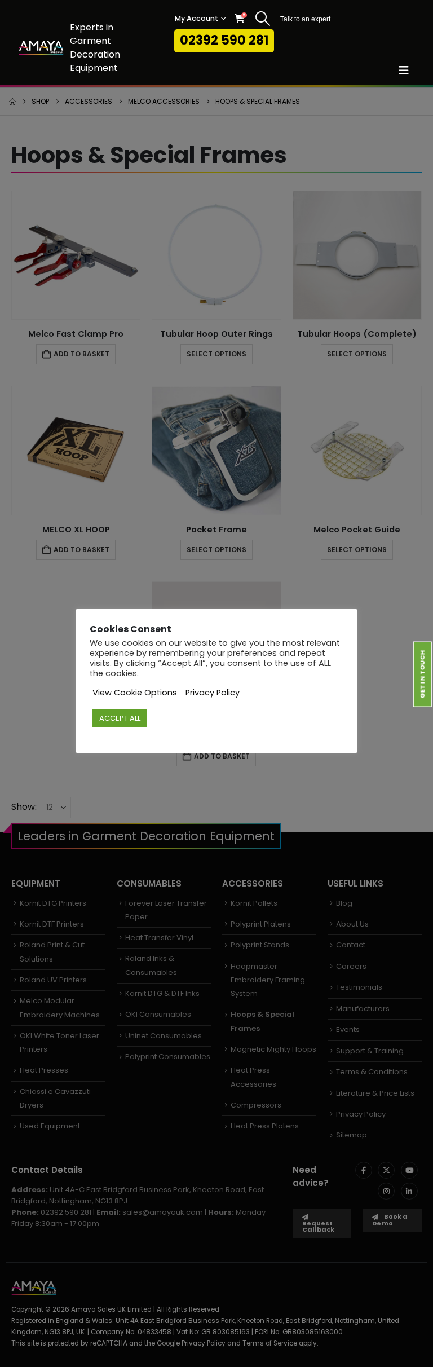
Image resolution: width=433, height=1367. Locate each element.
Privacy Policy (212, 692)
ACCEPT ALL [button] (119, 718)
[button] (262, 18)
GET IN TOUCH (422, 674)
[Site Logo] (41, 48)
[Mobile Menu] (407, 70)
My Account (196, 18)
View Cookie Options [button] (134, 692)
